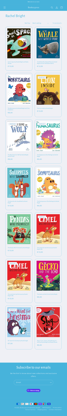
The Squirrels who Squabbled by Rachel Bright (17, 202)
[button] (4, 7)
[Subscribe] (50, 382)
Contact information (55, 409)
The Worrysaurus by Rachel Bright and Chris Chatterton (19, 109)
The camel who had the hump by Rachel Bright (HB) (18, 295)
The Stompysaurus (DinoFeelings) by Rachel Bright (48, 202)
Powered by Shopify (34, 407)
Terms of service (30, 409)
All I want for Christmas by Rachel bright (18, 340)
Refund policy (46, 407)
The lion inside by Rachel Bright (45, 108)
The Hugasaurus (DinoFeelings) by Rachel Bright (47, 155)
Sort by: (27, 23)
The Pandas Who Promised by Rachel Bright (19, 247)
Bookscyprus (24, 407)
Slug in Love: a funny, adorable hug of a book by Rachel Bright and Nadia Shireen (47, 341)
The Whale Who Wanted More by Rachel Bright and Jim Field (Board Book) (47, 62)
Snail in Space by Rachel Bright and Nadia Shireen (18, 62)
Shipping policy (42, 409)
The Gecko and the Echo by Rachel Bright (47, 294)
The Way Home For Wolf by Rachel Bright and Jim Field (18, 155)
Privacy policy (57, 407)
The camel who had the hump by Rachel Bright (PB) (47, 248)
